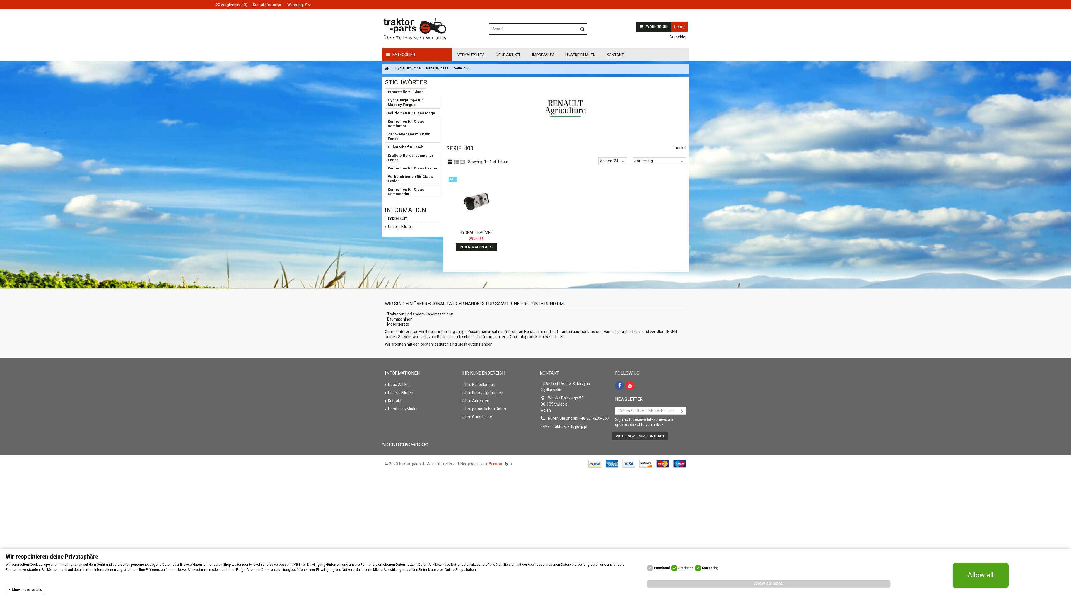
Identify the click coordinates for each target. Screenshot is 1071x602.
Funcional (662, 568)
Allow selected (768, 583)
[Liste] (456, 161)
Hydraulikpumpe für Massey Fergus (405, 102)
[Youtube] (630, 385)
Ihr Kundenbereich (483, 373)
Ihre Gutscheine (478, 417)
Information (405, 210)
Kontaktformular (267, 5)
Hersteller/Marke (403, 409)
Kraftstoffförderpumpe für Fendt (410, 157)
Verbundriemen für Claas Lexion (410, 179)
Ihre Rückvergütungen (484, 392)
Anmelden (678, 37)
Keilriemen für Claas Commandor (406, 191)
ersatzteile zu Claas (406, 91)
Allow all (980, 575)
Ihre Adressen (477, 401)
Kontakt (394, 401)
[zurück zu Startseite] (386, 68)
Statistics (685, 568)
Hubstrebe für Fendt (405, 147)
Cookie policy (17, 576)
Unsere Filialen (400, 226)
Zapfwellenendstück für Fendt (409, 136)
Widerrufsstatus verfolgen (405, 444)
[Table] (462, 161)
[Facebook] (619, 385)
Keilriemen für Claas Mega (411, 113)
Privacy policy (45, 576)
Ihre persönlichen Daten (485, 409)
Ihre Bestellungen (480, 384)
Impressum (397, 218)
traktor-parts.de (412, 464)
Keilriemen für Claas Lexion (412, 168)
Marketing (710, 568)
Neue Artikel (398, 384)
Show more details (27, 589)
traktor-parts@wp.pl (569, 426)
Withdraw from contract (640, 436)
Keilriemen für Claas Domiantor (406, 123)
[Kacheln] (450, 161)
